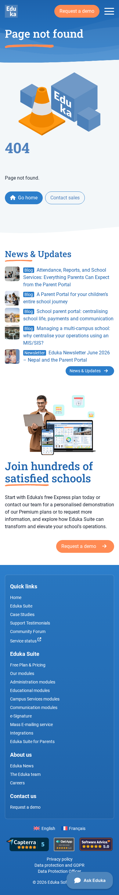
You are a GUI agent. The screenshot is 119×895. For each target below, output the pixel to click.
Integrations (21, 733)
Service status (24, 640)
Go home (27, 198)
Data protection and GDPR (59, 865)
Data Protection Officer (59, 871)
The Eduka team (25, 774)
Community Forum (27, 631)
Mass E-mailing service (31, 724)
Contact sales (65, 198)
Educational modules (30, 690)
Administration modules (32, 682)
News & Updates (86, 370)
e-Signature (21, 716)
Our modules (22, 673)
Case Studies (22, 614)
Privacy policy (60, 859)
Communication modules (33, 707)
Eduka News (22, 765)
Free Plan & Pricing (27, 665)
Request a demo (77, 11)
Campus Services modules (35, 699)
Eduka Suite (21, 606)
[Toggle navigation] (109, 11)
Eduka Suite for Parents (32, 741)
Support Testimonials (30, 623)
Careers (17, 782)
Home (15, 597)
